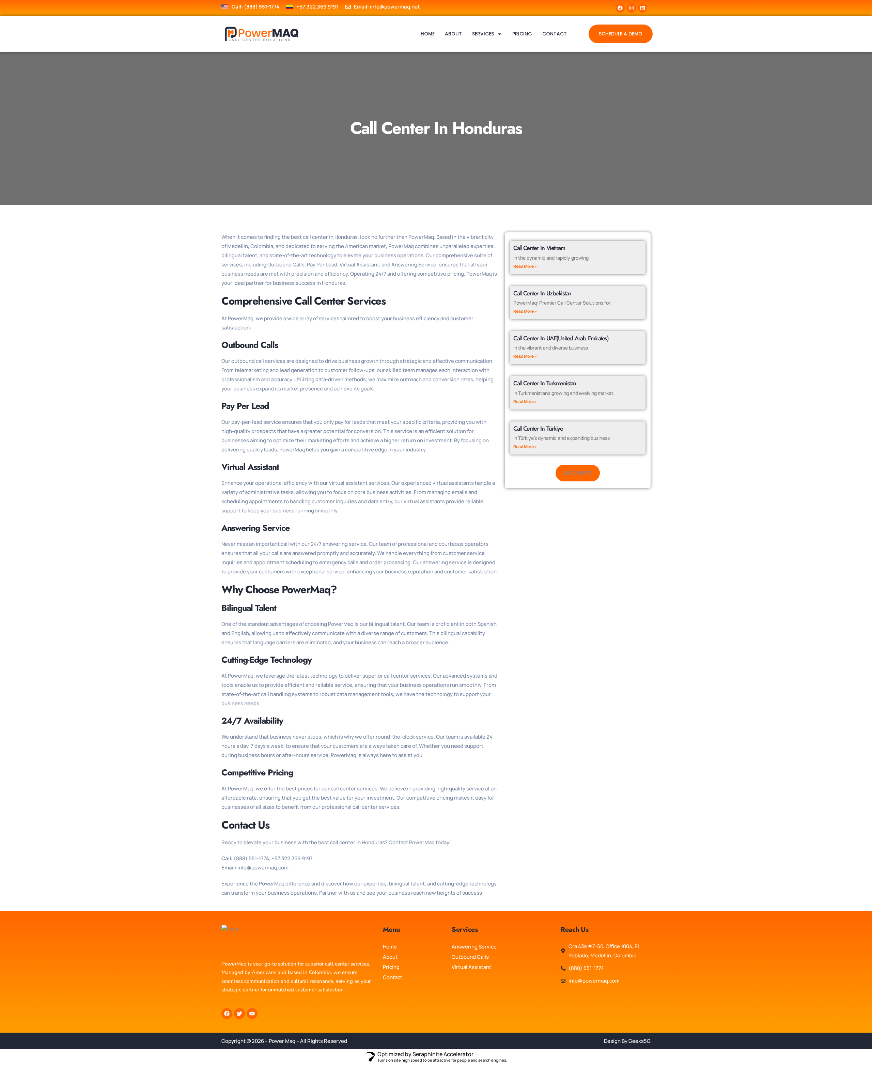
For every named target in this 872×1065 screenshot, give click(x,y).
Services (483, 33)
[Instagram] (631, 8)
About (453, 33)
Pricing (522, 33)
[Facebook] (620, 8)
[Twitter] (239, 1013)
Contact (554, 33)
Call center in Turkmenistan (544, 383)
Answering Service (474, 946)
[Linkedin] (642, 8)
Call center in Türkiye (538, 428)
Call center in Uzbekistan (542, 293)
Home (428, 33)
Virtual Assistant (471, 967)
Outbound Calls (470, 956)
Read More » (525, 266)
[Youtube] (252, 1013)
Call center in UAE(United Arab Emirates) (560, 338)
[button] (578, 473)
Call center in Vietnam (539, 248)
